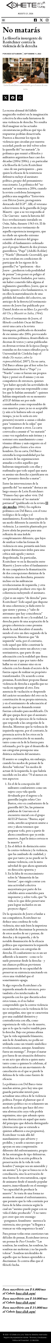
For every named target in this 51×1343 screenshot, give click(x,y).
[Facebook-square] (35, 20)
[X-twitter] (41, 20)
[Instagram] (47, 20)
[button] (3, 20)
